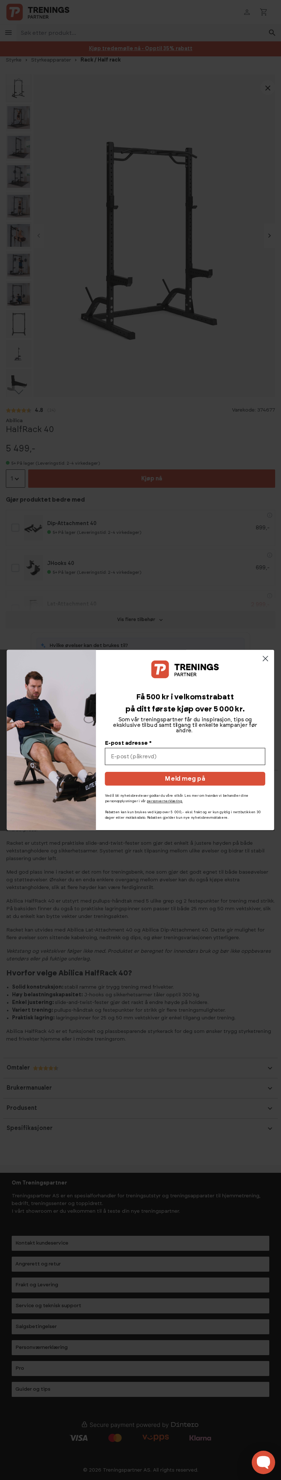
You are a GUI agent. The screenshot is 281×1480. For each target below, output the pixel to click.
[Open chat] (263, 1462)
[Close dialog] (265, 658)
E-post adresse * (128, 743)
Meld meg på (185, 779)
